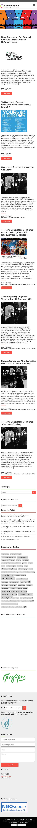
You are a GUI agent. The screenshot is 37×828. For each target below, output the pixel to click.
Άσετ (25, 566)
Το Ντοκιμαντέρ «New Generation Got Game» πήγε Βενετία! (16, 105)
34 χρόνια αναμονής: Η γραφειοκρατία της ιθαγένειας (16, 536)
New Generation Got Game (17, 217)
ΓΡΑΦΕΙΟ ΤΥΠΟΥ (31, 284)
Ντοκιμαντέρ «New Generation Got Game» (17, 168)
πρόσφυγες (7, 598)
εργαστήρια (14, 582)
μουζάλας (30, 585)
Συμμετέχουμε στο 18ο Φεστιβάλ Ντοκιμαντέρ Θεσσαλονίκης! (18, 362)
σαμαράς (16, 598)
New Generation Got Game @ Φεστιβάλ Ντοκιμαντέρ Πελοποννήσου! (16, 39)
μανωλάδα (21, 585)
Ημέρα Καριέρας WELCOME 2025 (11, 539)
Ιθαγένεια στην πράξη (9, 569)
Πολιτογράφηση (22, 569)
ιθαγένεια (25, 582)
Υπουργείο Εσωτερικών (7, 572)
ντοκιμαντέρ (5, 588)
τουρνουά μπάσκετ (28, 601)
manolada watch (6, 563)
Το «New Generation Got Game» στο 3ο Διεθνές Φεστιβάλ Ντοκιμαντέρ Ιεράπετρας (17, 232)
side (3, 566)
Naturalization (17, 563)
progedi (24, 563)
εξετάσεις (5, 582)
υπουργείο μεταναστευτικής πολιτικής (14, 607)
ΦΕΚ (17, 572)
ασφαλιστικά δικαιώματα (28, 572)
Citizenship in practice (9, 557)
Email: (3, 708)
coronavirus (22, 557)
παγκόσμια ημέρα (22, 588)
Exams (18, 560)
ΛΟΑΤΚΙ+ (20, 566)
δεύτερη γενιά (8, 578)
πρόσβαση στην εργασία (25, 594)
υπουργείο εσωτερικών (10, 604)
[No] (35, 822)
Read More (7, 93)
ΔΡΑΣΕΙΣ (7, 217)
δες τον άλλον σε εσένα (20, 575)
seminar (30, 563)
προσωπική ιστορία (9, 594)
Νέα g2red (8, 90)
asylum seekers (5, 554)
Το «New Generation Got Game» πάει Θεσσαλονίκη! (17, 423)
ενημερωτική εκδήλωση (22, 578)
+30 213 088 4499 (6, 776)
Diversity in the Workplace (8, 560)
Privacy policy (21, 825)
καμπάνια (13, 585)
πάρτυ (13, 588)
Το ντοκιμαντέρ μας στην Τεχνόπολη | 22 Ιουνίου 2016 (16, 298)
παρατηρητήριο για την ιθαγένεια (14, 591)
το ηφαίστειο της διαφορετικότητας (11, 600)
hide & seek (25, 560)
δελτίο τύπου (7, 575)
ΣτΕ (31, 569)
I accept (14, 825)
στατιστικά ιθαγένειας (26, 598)
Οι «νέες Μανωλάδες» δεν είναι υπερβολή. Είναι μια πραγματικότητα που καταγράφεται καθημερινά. (14, 515)
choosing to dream (15, 554)
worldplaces (10, 566)
